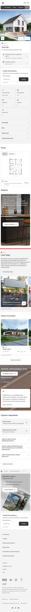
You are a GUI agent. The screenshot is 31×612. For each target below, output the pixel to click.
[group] (15, 7)
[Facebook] (12, 608)
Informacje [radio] (8, 7)
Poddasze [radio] (12, 154)
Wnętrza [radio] (21, 7)
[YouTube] (18, 608)
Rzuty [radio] (14, 7)
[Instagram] (15, 608)
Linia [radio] (27, 7)
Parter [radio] (5, 154)
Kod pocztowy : (7, 76)
